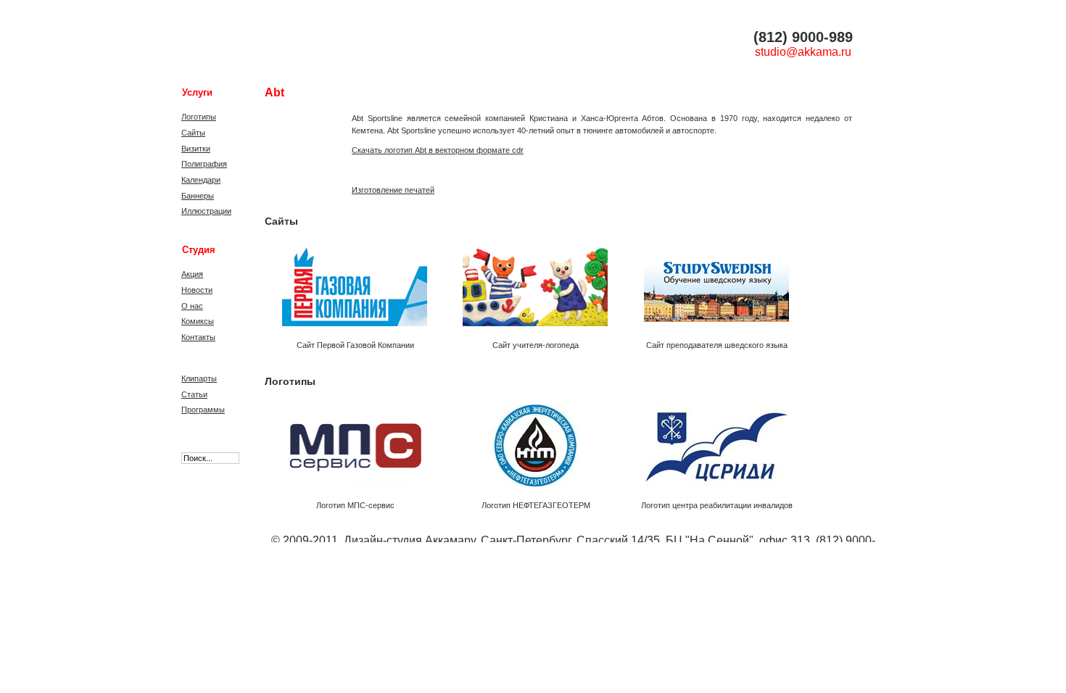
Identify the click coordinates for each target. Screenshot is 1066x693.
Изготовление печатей (393, 190)
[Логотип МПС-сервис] (350, 441)
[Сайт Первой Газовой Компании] (350, 281)
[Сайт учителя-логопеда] (530, 281)
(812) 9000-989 (803, 37)
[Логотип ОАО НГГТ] (530, 441)
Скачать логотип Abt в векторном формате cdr (438, 150)
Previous (274, 288)
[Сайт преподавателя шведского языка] (712, 281)
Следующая (806, 288)
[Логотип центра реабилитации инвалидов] (712, 441)
